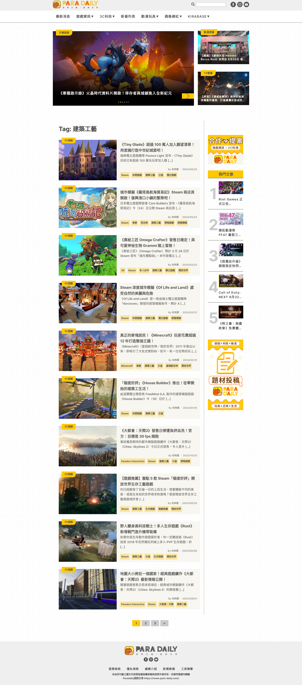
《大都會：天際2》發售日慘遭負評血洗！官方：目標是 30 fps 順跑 (156, 433)
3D (123, 270)
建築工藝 (150, 175)
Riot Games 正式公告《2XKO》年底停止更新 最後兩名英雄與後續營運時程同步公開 (231, 201)
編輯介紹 (151, 669)
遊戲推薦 (163, 508)
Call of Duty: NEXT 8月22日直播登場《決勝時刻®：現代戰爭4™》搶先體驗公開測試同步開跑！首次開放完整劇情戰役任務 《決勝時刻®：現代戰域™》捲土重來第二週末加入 (231, 295)
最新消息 (63, 16)
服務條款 (115, 669)
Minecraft (127, 365)
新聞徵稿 (169, 669)
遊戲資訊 (83, 16)
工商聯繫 (187, 669)
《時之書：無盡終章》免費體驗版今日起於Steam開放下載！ (230, 326)
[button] (188, 96)
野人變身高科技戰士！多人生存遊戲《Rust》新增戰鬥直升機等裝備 (157, 529)
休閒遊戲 (137, 175)
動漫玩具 (148, 16)
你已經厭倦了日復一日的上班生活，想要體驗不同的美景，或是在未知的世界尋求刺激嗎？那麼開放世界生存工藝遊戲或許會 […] (158, 494)
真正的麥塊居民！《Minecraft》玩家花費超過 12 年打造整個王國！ (158, 338)
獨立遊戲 (171, 175)
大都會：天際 (166, 604)
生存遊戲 (150, 508)
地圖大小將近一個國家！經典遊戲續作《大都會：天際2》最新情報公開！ (156, 576)
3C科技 (106, 16)
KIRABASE (197, 16)
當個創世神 (172, 365)
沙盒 (160, 175)
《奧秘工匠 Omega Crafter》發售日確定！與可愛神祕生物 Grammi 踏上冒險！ (157, 243)
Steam (125, 175)
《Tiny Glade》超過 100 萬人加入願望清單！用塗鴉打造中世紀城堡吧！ (157, 147)
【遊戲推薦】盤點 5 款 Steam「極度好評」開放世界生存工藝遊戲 (157, 481)
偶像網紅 (172, 16)
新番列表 (128, 16)
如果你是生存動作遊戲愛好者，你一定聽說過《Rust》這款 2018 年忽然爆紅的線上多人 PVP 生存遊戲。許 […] (157, 542)
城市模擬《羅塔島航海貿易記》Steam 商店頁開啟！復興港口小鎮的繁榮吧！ (157, 195)
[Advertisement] (225, 180)
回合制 (144, 222)
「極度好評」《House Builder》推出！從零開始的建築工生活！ (157, 386)
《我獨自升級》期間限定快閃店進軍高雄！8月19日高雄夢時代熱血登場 (231, 264)
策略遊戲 (169, 222)
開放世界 (183, 270)
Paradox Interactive (132, 461)
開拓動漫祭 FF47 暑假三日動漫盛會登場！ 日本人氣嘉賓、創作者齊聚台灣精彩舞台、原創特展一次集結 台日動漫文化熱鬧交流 (230, 233)
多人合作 (144, 270)
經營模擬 (182, 222)
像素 (134, 222)
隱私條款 (133, 669)
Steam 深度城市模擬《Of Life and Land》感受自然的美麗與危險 (157, 290)
